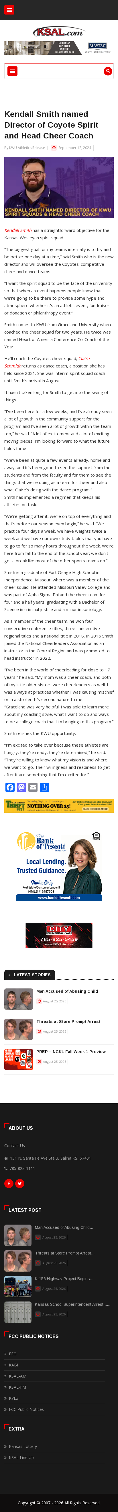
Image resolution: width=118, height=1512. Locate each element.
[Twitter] (19, 1185)
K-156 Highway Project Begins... (64, 1278)
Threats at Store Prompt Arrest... (65, 1253)
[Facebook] (8, 1185)
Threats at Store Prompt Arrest (68, 1021)
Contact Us (14, 1145)
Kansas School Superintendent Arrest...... (72, 1304)
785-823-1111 (22, 1168)
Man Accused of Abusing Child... (64, 1227)
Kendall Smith (18, 230)
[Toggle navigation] (9, 10)
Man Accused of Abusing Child (67, 991)
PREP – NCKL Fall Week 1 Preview (71, 1051)
